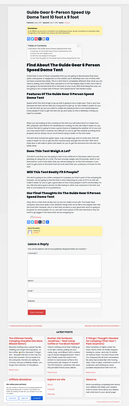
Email (31, 291)
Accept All (36, 398)
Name (31, 281)
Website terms (107, 402)
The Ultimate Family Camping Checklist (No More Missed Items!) (25, 341)
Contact (51, 389)
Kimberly (67, 23)
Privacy (99, 402)
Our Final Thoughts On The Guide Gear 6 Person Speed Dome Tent (56, 58)
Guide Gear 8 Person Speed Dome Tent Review (26, 326)
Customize (12, 398)
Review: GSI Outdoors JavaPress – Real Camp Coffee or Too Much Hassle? (64, 341)
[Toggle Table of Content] (78, 45)
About (50, 384)
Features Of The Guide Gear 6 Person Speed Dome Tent (52, 51)
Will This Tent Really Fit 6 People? (44, 56)
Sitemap (51, 394)
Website (31, 301)
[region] (24, 391)
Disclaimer (116, 402)
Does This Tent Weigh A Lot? (42, 53)
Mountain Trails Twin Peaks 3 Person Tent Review (102, 326)
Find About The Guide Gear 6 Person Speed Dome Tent (50, 49)
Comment (33, 253)
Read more (13, 370)
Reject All (25, 398)
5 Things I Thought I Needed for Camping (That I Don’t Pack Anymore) (102, 341)
